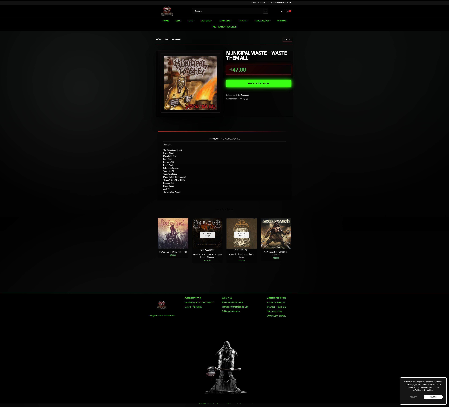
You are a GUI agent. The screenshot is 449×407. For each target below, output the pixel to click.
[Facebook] (238, 99)
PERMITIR (433, 397)
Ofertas (281, 20)
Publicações (262, 20)
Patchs (242, 20)
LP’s (190, 20)
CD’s (178, 20)
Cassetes (206, 20)
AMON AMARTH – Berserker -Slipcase (276, 253)
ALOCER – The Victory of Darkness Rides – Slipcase (207, 255)
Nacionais (176, 39)
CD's (166, 39)
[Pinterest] (241, 99)
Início (158, 39)
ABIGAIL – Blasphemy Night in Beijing (241, 255)
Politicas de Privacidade (424, 390)
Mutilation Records (224, 26)
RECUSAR (413, 397)
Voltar (288, 39)
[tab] (214, 139)
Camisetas (224, 20)
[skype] (246, 99)
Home (166, 20)
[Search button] (265, 11)
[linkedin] (243, 99)
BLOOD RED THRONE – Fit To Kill (173, 252)
